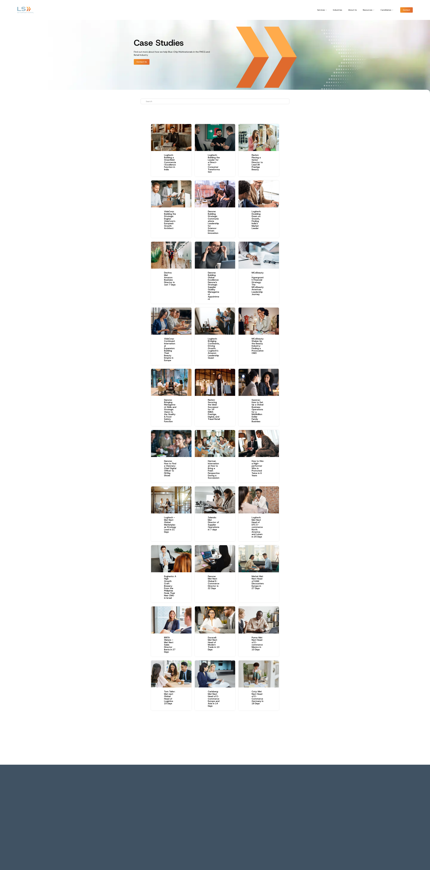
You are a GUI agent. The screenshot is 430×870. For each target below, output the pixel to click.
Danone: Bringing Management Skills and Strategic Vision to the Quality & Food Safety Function (170, 411)
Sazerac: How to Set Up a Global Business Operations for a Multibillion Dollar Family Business (257, 411)
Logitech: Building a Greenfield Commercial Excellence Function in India (170, 162)
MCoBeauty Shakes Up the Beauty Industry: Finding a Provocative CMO (257, 346)
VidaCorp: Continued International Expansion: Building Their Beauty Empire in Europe (169, 349)
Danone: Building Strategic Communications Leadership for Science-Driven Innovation (213, 222)
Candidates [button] (386, 10)
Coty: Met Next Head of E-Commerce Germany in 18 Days (257, 697)
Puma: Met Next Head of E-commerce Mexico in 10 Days (257, 643)
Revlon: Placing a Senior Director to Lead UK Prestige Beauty (257, 162)
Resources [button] (367, 10)
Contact (406, 10)
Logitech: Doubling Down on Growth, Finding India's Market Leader (256, 220)
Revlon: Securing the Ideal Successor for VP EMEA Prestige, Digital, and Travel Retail (214, 410)
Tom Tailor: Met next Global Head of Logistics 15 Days (169, 697)
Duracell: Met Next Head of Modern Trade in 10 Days (213, 643)
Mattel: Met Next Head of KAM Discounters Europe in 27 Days (258, 582)
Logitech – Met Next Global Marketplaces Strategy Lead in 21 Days (170, 524)
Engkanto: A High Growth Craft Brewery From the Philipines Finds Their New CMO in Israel (170, 587)
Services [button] (321, 10)
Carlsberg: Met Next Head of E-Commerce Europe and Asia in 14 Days (213, 698)
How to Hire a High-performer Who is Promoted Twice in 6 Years (257, 468)
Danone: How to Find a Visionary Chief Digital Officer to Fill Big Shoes (170, 468)
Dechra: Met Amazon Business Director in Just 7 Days (170, 278)
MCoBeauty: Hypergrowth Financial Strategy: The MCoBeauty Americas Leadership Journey (258, 283)
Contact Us (142, 62)
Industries (337, 10)
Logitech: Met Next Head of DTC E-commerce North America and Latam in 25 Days (257, 527)
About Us (352, 10)
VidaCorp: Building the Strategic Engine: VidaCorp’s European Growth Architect (170, 220)
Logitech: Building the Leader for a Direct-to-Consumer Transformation (214, 163)
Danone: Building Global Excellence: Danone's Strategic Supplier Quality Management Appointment (213, 286)
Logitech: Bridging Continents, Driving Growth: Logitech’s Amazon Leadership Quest (214, 348)
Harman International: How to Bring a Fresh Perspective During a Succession (214, 469)
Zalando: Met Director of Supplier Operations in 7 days (213, 523)
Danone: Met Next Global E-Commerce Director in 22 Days (213, 582)
